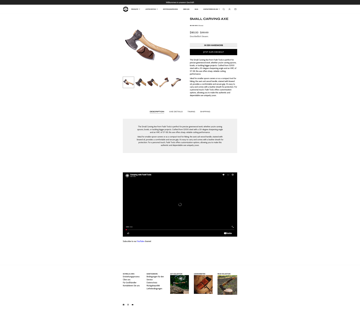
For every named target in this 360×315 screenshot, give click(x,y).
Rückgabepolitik (153, 285)
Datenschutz (152, 282)
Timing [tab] (191, 111)
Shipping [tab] (205, 111)
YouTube (140, 241)
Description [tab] (157, 111)
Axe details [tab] (176, 111)
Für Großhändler (129, 282)
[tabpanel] (180, 136)
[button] (235, 9)
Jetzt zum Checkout (213, 52)
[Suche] (224, 9)
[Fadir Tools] (125, 9)
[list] (152, 46)
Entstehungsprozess (131, 276)
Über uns (126, 279)
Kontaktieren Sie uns (131, 285)
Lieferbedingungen (154, 288)
